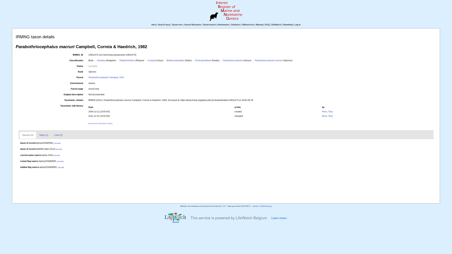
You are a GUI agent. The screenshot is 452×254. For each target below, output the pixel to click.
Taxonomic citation (73, 100)
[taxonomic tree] (95, 123)
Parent (79, 77)
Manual (259, 24)
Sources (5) (27, 135)
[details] (57, 143)
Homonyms (223, 24)
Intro (153, 24)
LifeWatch (276, 24)
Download (288, 24)
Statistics (235, 24)
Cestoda (152, 60)
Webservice (248, 24)
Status (80, 66)
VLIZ (224, 206)
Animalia (101, 60)
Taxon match (209, 24)
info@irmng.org (265, 206)
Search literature (192, 24)
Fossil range (77, 89)
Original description (73, 94)
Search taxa (164, 24)
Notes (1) (43, 135)
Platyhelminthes (127, 60)
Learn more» (279, 218)
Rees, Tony (327, 111)
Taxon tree (177, 24)
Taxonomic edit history (71, 106)
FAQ (267, 24)
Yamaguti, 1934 (106, 77)
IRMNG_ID (78, 55)
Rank (80, 72)
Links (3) (58, 135)
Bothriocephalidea (175, 60)
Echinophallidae (203, 60)
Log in (298, 24)
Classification (76, 60)
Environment (76, 83)
